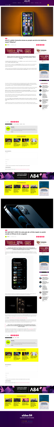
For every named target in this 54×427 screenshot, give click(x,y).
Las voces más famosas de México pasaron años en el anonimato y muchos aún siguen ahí (25, 144)
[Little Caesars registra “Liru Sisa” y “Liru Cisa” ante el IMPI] (8, 140)
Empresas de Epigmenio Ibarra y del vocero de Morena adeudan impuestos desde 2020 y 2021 (33, 191)
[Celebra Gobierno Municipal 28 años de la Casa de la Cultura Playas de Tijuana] (40, 86)
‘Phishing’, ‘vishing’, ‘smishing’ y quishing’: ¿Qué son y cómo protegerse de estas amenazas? (17, 144)
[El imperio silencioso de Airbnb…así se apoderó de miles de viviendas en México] (25, 186)
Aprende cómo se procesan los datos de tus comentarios (22, 169)
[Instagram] (7, 5)
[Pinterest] (40, 45)
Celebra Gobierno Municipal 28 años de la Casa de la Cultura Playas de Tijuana (45, 86)
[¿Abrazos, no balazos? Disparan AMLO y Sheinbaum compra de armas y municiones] (8, 186)
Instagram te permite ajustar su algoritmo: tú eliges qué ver (34, 143)
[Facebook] (5, 5)
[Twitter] (8, 5)
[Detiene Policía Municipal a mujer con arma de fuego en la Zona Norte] (40, 90)
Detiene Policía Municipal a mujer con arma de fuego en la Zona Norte (45, 90)
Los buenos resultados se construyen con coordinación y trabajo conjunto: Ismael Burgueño (44, 96)
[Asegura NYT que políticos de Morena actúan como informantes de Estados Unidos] (17, 186)
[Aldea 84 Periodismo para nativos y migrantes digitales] (27, 1)
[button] (48, 5)
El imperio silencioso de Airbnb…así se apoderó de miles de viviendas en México (25, 190)
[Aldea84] (6, 45)
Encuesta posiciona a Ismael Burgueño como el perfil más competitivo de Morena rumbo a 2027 (45, 107)
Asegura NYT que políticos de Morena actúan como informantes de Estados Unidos (17, 190)
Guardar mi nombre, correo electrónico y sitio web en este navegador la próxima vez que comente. (18, 165)
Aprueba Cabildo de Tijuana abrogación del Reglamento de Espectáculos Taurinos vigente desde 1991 (45, 101)
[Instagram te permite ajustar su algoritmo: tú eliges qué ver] (34, 140)
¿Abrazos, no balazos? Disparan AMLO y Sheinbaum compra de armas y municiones (8, 190)
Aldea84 (8, 44)
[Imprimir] (43, 45)
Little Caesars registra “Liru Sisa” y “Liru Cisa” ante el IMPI (8, 143)
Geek (6, 38)
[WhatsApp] (42, 45)
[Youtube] (9, 5)
